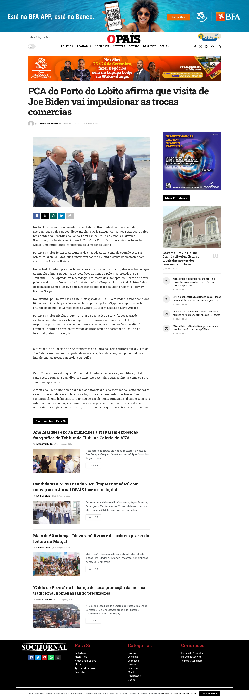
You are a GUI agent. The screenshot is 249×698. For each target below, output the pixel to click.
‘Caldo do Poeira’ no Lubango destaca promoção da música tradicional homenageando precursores (89, 590)
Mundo (134, 46)
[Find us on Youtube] (212, 46)
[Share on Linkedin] (61, 216)
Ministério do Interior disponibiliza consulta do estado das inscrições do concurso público (194, 282)
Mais (163, 46)
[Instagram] (58, 657)
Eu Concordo (210, 693)
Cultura (119, 46)
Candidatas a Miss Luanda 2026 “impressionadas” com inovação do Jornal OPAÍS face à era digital (86, 486)
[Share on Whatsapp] (53, 216)
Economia (84, 46)
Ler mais (95, 464)
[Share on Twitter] (45, 216)
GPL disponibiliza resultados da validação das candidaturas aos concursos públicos (197, 298)
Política (67, 46)
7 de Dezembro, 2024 (73, 123)
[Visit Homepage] (124, 37)
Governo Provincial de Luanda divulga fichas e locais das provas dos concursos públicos (181, 258)
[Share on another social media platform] (70, 216)
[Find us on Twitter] (200, 46)
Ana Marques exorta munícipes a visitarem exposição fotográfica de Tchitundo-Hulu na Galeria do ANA (85, 435)
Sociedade (102, 46)
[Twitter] (38, 657)
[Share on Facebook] (36, 216)
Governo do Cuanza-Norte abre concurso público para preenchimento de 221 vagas (196, 313)
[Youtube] (44, 657)
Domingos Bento (48, 123)
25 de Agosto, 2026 (64, 444)
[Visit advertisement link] (124, 71)
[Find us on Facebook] (195, 46)
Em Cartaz (93, 123)
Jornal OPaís (43, 496)
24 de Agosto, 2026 (62, 548)
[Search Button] (220, 46)
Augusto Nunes (45, 444)
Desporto (150, 46)
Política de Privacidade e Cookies (179, 693)
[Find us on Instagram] (206, 46)
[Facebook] (31, 657)
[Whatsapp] (51, 657)
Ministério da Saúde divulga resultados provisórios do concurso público (195, 328)
